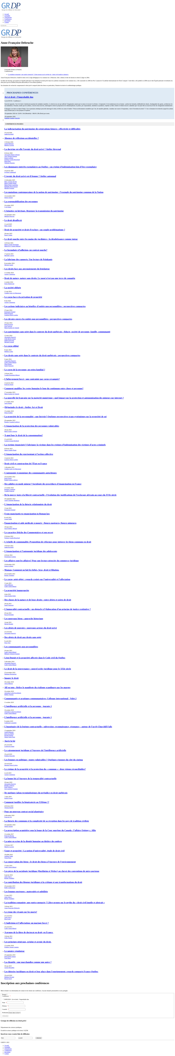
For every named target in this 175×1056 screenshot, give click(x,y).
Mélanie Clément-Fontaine (12, 654)
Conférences (8, 19)
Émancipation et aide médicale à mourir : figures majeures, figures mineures (40, 523)
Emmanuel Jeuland (9, 312)
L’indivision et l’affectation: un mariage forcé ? (26, 923)
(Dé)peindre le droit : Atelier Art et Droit (23, 407)
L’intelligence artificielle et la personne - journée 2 (28, 706)
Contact (6, 22)
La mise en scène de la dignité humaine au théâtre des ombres (33, 841)
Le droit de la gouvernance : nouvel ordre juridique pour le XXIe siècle (37, 669)
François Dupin (8, 384)
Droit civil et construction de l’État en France (25, 463)
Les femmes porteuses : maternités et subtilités (26, 891)
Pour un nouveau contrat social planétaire (24, 811)
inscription (7, 20)
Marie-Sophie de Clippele (11, 328)
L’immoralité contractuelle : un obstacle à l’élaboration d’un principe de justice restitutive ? (47, 609)
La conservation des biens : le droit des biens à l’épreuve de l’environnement (40, 862)
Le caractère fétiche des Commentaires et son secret (28, 532)
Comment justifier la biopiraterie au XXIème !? (26, 802)
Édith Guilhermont (9, 887)
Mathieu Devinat (9, 977)
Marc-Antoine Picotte (10, 181)
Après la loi (9, 741)
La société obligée (12, 287)
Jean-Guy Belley (9, 734)
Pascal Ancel (8, 978)
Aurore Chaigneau (9, 274)
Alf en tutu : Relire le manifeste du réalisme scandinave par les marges (37, 687)
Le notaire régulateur (14, 951)
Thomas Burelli (8, 807)
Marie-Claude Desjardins (11, 244)
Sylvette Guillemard (10, 172)
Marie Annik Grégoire (10, 431)
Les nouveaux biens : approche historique (23, 618)
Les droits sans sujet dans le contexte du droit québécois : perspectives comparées (42, 355)
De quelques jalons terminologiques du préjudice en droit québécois (35, 793)
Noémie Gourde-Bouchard (12, 159)
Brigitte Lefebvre (9, 785)
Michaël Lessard (9, 342)
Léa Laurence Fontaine (11, 789)
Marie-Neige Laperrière (11, 185)
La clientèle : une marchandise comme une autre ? (27, 962)
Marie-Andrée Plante (10, 183)
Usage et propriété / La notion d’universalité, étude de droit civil (34, 851)
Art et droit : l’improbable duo (18, 97)
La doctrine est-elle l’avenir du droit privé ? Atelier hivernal (32, 149)
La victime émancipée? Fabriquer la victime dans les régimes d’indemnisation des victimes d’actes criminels (55, 445)
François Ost (8, 817)
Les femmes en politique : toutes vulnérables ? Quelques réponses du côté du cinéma (43, 760)
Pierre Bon (7, 161)
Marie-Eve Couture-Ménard (12, 246)
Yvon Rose (7, 958)
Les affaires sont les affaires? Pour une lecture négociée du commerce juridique (41, 560)
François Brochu (9, 836)
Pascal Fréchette (9, 614)
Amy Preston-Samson (10, 156)
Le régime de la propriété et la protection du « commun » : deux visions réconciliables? (45, 769)
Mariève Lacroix (9, 145)
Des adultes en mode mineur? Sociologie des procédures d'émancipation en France (42, 484)
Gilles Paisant (8, 938)
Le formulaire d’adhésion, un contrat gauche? (25, 250)
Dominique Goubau (10, 557)
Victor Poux (7, 858)
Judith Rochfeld (8, 134)
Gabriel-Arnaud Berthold (11, 441)
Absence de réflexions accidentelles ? (21, 138)
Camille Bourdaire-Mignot (12, 375)
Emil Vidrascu (8, 787)
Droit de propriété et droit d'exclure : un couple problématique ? (34, 229)
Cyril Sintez (7, 207)
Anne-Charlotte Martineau (12, 500)
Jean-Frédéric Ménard (10, 528)
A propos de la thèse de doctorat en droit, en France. (28, 932)
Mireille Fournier (9, 188)
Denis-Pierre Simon (10, 956)
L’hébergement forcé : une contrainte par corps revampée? (32, 379)
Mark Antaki (8, 226)
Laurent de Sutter (9, 746)
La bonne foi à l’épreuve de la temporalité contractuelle (30, 778)
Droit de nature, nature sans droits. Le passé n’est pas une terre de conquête (39, 278)
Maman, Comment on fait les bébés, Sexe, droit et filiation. (31, 570)
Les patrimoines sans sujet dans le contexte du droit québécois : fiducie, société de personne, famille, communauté (57, 331)
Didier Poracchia (9, 340)
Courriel (4, 1009)
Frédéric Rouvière (9, 756)
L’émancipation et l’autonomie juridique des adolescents (30, 551)
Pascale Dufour (8, 735)
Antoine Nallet (8, 856)
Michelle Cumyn (9, 255)
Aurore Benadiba (9, 967)
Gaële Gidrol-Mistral (10, 362)
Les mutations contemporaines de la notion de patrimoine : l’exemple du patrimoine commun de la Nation (53, 192)
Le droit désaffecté (13, 220)
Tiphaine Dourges (9, 163)
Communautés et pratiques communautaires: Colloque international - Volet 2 (40, 698)
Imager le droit (11, 678)
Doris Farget (8, 478)
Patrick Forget (8, 798)
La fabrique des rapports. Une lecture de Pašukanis (28, 259)
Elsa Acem (7, 919)
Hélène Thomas (8, 694)
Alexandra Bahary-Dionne (12, 154)
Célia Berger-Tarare (10, 339)
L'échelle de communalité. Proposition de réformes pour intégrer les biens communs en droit (47, 542)
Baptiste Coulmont (9, 489)
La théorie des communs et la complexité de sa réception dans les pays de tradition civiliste (46, 821)
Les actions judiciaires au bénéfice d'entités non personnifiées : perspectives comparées (45, 306)
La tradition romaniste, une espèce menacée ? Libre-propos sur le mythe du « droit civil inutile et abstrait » (38, 74)
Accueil (6, 14)
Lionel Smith (8, 519)
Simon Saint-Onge (9, 737)
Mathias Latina (8, 351)
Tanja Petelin (8, 403)
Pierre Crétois (8, 235)
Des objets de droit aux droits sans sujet (22, 637)
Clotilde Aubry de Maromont (12, 293)
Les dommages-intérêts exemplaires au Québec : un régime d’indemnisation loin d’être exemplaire (50, 167)
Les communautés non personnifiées (21, 646)
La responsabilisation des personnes (21, 201)
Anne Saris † (8, 876)
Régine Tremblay (9, 575)
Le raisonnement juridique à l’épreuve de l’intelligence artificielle (35, 750)
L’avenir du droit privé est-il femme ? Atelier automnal (30, 176)
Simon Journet (8, 197)
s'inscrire (17, 118)
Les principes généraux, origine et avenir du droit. (27, 942)
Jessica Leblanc (8, 158)
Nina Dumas (8, 364)
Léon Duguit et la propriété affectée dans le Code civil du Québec (34, 658)
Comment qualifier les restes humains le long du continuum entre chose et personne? (43, 388)
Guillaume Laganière (10, 723)
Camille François (9, 491)
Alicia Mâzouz (8, 585)
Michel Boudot (8, 624)
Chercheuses (8, 17)
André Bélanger (9, 143)
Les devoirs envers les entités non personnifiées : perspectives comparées (38, 319)
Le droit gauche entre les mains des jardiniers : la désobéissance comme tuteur (41, 239)
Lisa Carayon (8, 326)
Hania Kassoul (8, 313)
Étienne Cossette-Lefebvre (12, 422)
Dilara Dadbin (8, 413)
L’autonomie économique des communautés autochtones (30, 473)
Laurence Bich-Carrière (11, 315)
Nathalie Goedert (9, 118)
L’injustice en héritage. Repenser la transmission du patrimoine (34, 211)
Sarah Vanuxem (8, 366)
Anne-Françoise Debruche (12, 908)
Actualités (7, 16)
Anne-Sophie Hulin (10, 596)
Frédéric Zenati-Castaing (11, 947)
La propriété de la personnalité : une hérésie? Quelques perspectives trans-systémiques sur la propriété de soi (55, 416)
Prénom (4, 1006)
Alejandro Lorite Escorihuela (12, 693)
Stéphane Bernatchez (10, 674)
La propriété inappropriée (16, 590)
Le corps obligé (11, 346)
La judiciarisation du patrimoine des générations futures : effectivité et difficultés (42, 129)
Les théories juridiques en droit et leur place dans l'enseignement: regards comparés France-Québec (51, 971)
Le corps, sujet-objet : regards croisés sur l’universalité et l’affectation (37, 579)
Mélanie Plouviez (9, 216)
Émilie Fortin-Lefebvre (11, 480)
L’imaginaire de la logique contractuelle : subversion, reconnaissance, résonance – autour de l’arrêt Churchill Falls (58, 726)
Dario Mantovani (9, 284)
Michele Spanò (8, 265)
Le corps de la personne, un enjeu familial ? (24, 369)
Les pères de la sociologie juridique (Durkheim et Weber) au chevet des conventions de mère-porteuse (51, 871)
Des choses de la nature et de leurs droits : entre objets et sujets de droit (37, 600)
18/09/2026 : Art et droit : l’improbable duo (16, 999)
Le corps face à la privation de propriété (23, 297)
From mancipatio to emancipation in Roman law (27, 514)
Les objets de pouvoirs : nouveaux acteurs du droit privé (30, 628)
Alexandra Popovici (10, 337)
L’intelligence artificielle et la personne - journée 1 (28, 717)
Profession (5, 1012)
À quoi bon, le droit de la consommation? (23, 435)
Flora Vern (7, 643)
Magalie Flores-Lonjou (11, 765)
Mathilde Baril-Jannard (11, 186)
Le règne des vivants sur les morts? (20, 912)
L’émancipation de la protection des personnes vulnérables (31, 426)
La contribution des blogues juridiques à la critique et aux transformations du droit (43, 882)
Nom (3, 1002)
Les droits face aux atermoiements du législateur (27, 269)
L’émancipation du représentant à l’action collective (28, 454)
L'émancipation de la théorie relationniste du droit (28, 504)
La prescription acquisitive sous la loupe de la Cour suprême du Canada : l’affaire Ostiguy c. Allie (50, 830)
